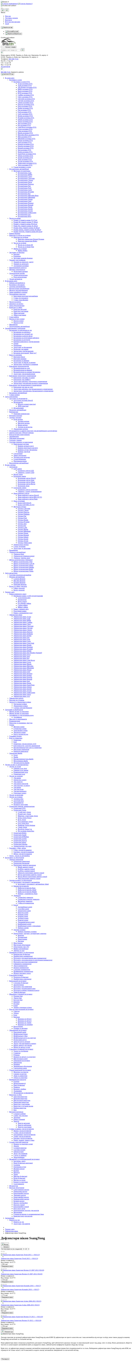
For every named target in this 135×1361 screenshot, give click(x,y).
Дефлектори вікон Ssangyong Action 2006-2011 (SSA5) (20, 1305)
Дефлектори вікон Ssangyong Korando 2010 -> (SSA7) (20, 1289)
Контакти (8, 20)
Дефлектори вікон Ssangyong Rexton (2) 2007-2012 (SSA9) (21, 1274)
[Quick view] (2, 1253)
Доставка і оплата (11, 18)
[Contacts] (7, 10)
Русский (15, 31)
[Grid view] (4, 1251)
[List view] (2, 1251)
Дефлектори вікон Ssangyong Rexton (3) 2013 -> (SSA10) (21, 1320)
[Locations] (3, 10)
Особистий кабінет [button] (8, 37)
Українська (17, 34)
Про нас (8, 16)
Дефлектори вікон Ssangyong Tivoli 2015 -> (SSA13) (19, 1258)
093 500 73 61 (13, 59)
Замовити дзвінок (17, 72)
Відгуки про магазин (12, 22)
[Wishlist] (4, 1253)
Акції (7, 24)
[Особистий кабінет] (67, 6)
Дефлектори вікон (11, 1231)
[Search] (23, 49)
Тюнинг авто (9, 1229)
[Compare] (6, 1253)
